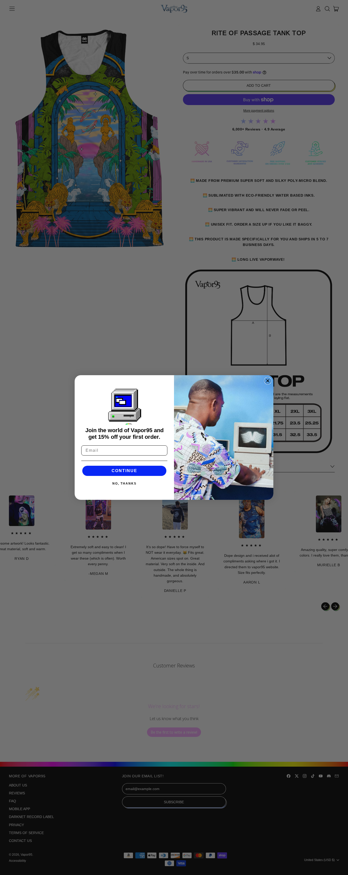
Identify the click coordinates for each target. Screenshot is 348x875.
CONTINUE (124, 471)
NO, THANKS (124, 483)
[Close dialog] (268, 381)
